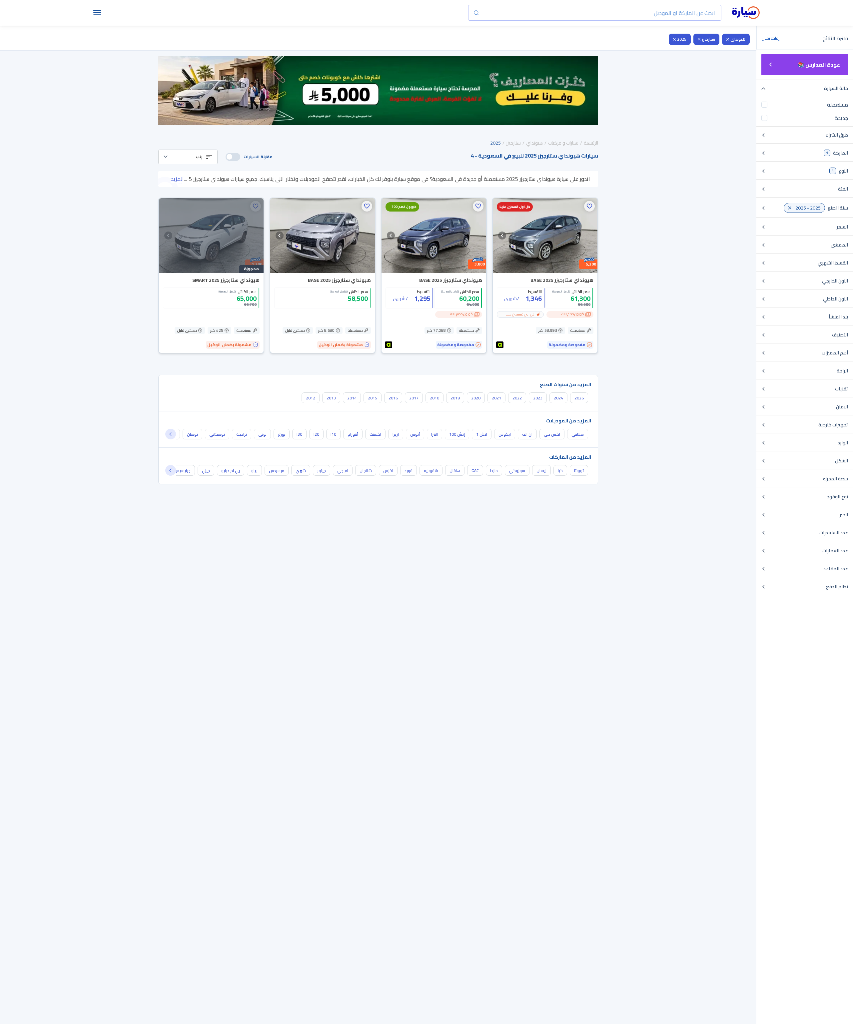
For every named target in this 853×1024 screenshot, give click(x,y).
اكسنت (375, 434)
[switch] (233, 157)
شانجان (366, 470)
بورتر (281, 434)
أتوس (415, 434)
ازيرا (396, 434)
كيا (560, 470)
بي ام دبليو (230, 470)
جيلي (206, 470)
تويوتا (579, 470)
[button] (188, 157)
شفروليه (431, 470)
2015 (372, 398)
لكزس (388, 470)
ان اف (527, 434)
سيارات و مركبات (563, 143)
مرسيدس (276, 470)
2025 (681, 39)
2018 (434, 398)
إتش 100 (457, 434)
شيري (301, 470)
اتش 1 (481, 434)
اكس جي (552, 434)
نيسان (541, 470)
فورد (409, 470)
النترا (434, 434)
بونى (262, 434)
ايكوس (504, 434)
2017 (414, 398)
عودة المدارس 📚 (819, 65)
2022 (517, 398)
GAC (475, 470)
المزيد (177, 179)
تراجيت (241, 434)
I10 (333, 434)
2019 (455, 398)
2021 (496, 398)
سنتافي (577, 434)
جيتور (321, 470)
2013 (331, 398)
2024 (558, 398)
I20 (316, 434)
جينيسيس (182, 470)
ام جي (342, 470)
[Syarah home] (746, 13)
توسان (192, 434)
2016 (393, 398)
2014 (352, 398)
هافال (454, 470)
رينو (254, 470)
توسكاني (217, 434)
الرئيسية (591, 143)
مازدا (494, 470)
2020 (475, 398)
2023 (537, 398)
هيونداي (737, 39)
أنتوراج (353, 434)
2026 (579, 398)
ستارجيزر (708, 39)
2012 (310, 398)
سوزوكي (517, 470)
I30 (299, 434)
